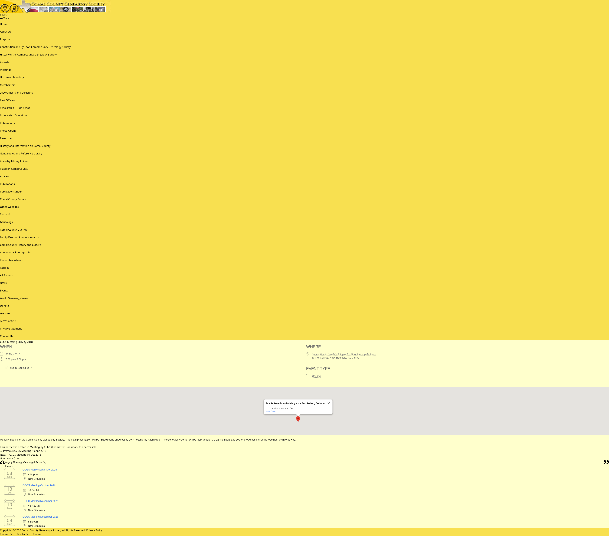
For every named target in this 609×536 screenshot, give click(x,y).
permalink (90, 447)
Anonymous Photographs (15, 252)
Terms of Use (8, 321)
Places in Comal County (14, 168)
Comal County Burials (13, 199)
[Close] (329, 403)
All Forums (6, 275)
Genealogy (6, 222)
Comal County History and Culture (20, 245)
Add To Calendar (19, 368)
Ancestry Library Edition (14, 161)
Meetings (5, 70)
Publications (7, 123)
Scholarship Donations (13, 115)
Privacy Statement (11, 328)
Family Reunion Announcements (19, 237)
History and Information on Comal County (25, 146)
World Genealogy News (14, 298)
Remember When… (11, 260)
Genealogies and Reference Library (21, 153)
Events (4, 290)
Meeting (316, 376)
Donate (4, 305)
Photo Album (8, 130)
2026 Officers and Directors (16, 92)
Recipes (4, 267)
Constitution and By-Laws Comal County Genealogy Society (35, 47)
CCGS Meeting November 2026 (40, 501)
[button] (298, 419)
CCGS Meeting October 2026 (39, 485)
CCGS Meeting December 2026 (40, 516)
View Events (271, 411)
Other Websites (9, 207)
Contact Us (6, 336)
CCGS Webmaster (54, 447)
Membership (7, 85)
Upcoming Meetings (12, 77)
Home (3, 24)
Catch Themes (34, 534)
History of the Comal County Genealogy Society (28, 54)
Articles (4, 176)
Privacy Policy (94, 530)
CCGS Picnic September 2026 (40, 469)
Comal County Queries (13, 229)
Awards (4, 62)
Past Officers (7, 100)
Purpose (5, 39)
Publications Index (11, 191)
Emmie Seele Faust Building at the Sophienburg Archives (344, 354)
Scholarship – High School (15, 108)
